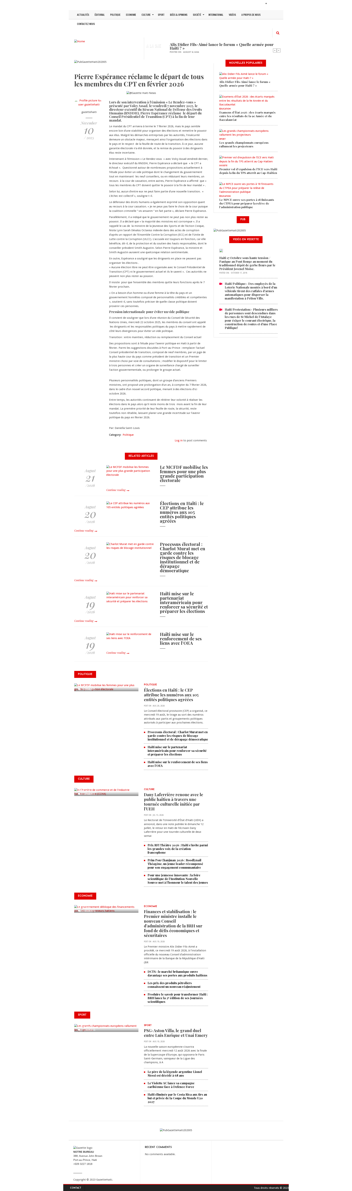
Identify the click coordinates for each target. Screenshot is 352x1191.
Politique (115, 14)
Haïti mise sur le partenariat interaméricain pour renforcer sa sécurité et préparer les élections (184, 602)
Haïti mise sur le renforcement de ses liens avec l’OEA (181, 638)
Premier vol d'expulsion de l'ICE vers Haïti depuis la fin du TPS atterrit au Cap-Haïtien (248, 171)
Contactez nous (86, 24)
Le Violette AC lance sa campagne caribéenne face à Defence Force (171, 1085)
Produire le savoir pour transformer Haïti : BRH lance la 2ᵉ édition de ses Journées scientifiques (178, 998)
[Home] (79, 41)
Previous (275, 50)
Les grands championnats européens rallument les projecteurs (244, 144)
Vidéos (232, 14)
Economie (131, 14)
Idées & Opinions (178, 14)
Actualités (83, 14)
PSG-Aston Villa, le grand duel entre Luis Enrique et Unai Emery (176, 1033)
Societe (223, 166)
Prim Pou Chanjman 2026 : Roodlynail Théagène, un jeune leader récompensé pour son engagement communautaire (175, 863)
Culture (146, 14)
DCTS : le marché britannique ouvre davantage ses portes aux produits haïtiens (177, 973)
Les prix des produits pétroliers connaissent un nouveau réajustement (174, 985)
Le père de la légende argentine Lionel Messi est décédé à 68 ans (175, 1073)
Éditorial (100, 14)
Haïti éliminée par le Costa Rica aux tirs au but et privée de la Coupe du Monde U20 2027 (177, 1098)
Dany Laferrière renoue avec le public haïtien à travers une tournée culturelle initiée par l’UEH (173, 802)
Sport (161, 14)
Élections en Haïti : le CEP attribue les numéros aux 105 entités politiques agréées (182, 512)
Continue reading (115, 490)
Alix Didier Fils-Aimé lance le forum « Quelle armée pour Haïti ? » (222, 46)
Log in (179, 440)
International (215, 14)
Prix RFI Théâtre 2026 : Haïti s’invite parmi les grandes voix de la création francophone (178, 848)
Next (278, 50)
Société (197, 14)
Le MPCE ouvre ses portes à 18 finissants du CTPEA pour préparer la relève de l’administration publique (246, 203)
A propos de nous (251, 14)
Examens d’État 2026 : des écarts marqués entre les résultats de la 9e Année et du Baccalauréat (247, 116)
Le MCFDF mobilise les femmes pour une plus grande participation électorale (184, 473)
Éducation (225, 109)
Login (272, 4)
